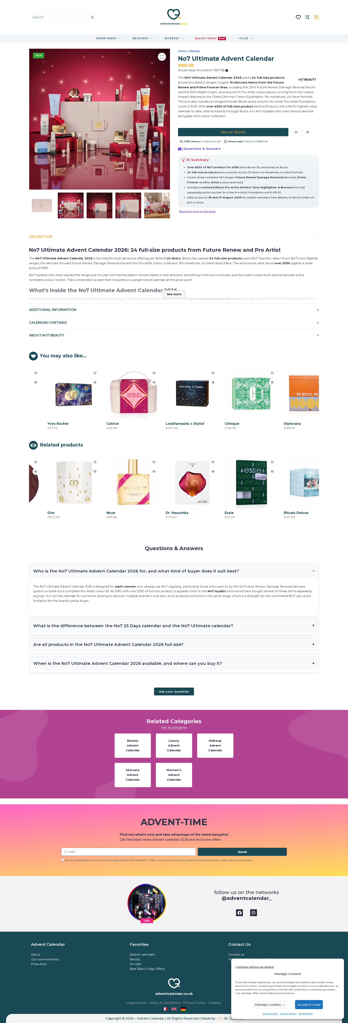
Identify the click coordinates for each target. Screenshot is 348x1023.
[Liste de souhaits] (298, 17)
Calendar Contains (48, 323)
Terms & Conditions (164, 1003)
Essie (212, 513)
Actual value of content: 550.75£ (201, 70)
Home (182, 51)
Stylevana (275, 424)
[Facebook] (239, 912)
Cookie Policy (270, 1013)
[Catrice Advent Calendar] (116, 393)
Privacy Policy (288, 1013)
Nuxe (93, 513)
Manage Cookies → (270, 1005)
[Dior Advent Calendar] (57, 482)
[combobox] (58, 17)
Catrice (95, 424)
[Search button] (92, 17)
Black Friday (210, 38)
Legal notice (136, 1003)
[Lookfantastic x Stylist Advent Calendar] (175, 393)
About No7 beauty (46, 335)
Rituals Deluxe (279, 513)
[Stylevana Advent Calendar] (293, 393)
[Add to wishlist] (296, 132)
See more (174, 294)
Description (41, 237)
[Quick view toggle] (78, 382)
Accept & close (309, 1005)
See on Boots (233, 132)
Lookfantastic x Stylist (168, 424)
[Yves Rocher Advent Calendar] (57, 393)
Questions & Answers (202, 149)
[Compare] (307, 17)
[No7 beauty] (307, 80)
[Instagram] (253, 912)
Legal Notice (306, 1013)
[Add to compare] (307, 132)
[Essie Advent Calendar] (234, 482)
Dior (34, 513)
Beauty (195, 51)
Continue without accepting (255, 966)
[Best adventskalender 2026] (183, 1009)
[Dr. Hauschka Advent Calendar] (175, 482)
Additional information (53, 310)
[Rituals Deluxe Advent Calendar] (293, 482)
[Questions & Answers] (180, 149)
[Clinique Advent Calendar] (234, 393)
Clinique (215, 424)
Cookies (214, 1003)
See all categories (174, 727)
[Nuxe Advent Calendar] (116, 482)
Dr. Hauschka (160, 513)
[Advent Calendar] (174, 1009)
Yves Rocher (41, 424)
